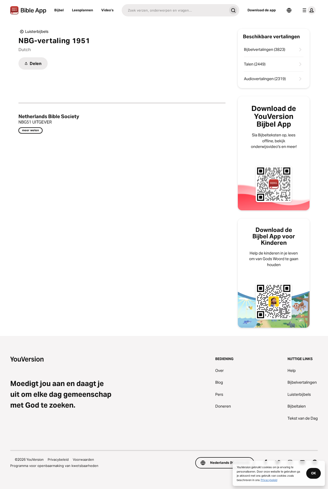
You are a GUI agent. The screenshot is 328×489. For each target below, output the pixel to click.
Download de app (262, 10)
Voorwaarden (83, 459)
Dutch (24, 49)
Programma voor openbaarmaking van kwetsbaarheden (54, 466)
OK (313, 473)
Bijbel (59, 10)
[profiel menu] (308, 10)
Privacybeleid (58, 459)
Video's (107, 10)
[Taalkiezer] (289, 10)
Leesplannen (82, 10)
